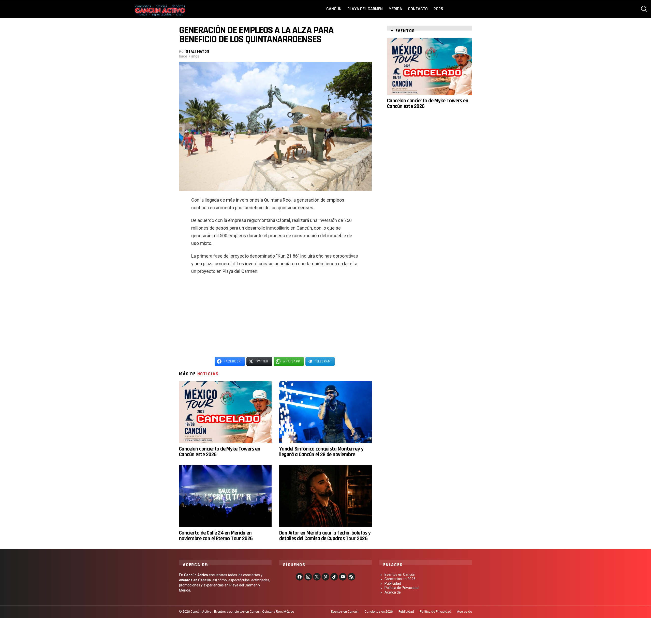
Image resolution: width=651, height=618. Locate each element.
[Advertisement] (275, 316)
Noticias (208, 374)
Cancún (334, 9)
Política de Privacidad (401, 588)
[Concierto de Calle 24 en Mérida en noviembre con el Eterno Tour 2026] (225, 496)
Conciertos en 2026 (400, 579)
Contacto (418, 9)
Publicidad (392, 583)
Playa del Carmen (365, 9)
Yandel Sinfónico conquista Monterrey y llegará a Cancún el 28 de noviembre (321, 451)
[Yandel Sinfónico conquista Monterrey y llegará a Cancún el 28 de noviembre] (325, 412)
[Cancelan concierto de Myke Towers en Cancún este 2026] (225, 412)
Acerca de (392, 592)
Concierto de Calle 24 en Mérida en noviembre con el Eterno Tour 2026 (216, 535)
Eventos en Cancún (399, 574)
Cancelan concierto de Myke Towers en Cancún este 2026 (219, 451)
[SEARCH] (644, 9)
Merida (395, 9)
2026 (438, 9)
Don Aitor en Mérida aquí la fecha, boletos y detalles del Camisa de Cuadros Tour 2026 (325, 535)
